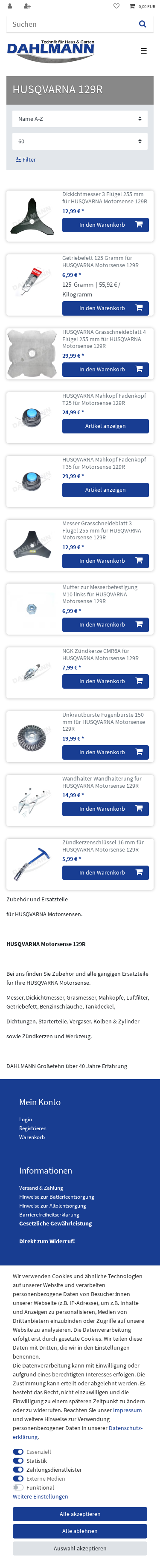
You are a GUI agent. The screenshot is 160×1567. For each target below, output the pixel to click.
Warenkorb (32, 1137)
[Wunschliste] (116, 6)
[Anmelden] (10, 6)
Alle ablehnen (80, 1531)
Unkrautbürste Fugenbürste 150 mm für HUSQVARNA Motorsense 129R (103, 721)
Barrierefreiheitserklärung (49, 1214)
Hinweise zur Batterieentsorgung (56, 1197)
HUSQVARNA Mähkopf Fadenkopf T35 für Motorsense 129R (104, 463)
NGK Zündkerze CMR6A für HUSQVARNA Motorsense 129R (100, 654)
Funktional (40, 1487)
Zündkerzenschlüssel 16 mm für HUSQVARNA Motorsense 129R (103, 846)
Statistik (36, 1460)
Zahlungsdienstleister (54, 1469)
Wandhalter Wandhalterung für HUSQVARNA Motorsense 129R (102, 782)
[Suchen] (143, 24)
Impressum (127, 1410)
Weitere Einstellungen (40, 1496)
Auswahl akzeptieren (80, 1548)
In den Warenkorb (102, 224)
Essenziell (38, 1452)
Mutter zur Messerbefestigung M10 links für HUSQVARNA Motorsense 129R (99, 594)
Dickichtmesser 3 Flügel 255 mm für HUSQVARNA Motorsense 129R (104, 198)
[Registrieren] (28, 6)
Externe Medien (45, 1478)
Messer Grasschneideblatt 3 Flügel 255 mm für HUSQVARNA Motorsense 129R (101, 530)
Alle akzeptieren (80, 1514)
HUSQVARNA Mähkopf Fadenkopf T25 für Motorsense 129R (104, 399)
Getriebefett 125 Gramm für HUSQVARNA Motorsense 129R (100, 261)
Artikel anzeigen (105, 426)
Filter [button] (29, 159)
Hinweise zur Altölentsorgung (52, 1205)
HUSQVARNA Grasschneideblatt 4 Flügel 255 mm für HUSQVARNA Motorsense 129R (104, 339)
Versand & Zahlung (41, 1188)
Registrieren (33, 1128)
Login (25, 1119)
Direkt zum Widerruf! (47, 1241)
